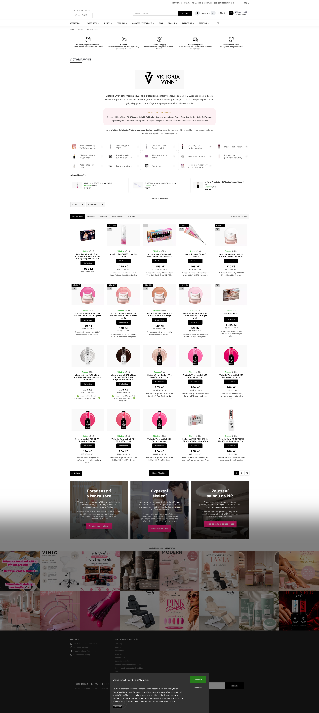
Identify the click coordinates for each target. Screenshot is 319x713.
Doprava (186, 3)
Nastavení (117, 707)
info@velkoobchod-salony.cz (85, 644)
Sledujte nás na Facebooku (85, 651)
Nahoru (77, 473)
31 (247, 473)
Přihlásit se (234, 686)
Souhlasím (198, 679)
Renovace (208, 3)
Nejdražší (103, 216)
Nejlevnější (91, 216)
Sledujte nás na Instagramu (162, 548)
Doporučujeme (77, 216)
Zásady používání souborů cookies (129, 668)
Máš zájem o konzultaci (220, 523)
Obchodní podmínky (222, 3)
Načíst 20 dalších (159, 473)
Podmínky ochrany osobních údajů (129, 664)
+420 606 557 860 (81, 647)
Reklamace (196, 3)
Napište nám (120, 657)
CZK (245, 3)
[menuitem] (77, 23)
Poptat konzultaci (98, 526)
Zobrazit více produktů (159, 198)
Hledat (185, 13)
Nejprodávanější (117, 216)
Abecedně (131, 216)
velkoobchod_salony (82, 655)
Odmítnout (198, 687)
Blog (235, 3)
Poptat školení (159, 528)
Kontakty (176, 3)
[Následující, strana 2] (241, 473)
